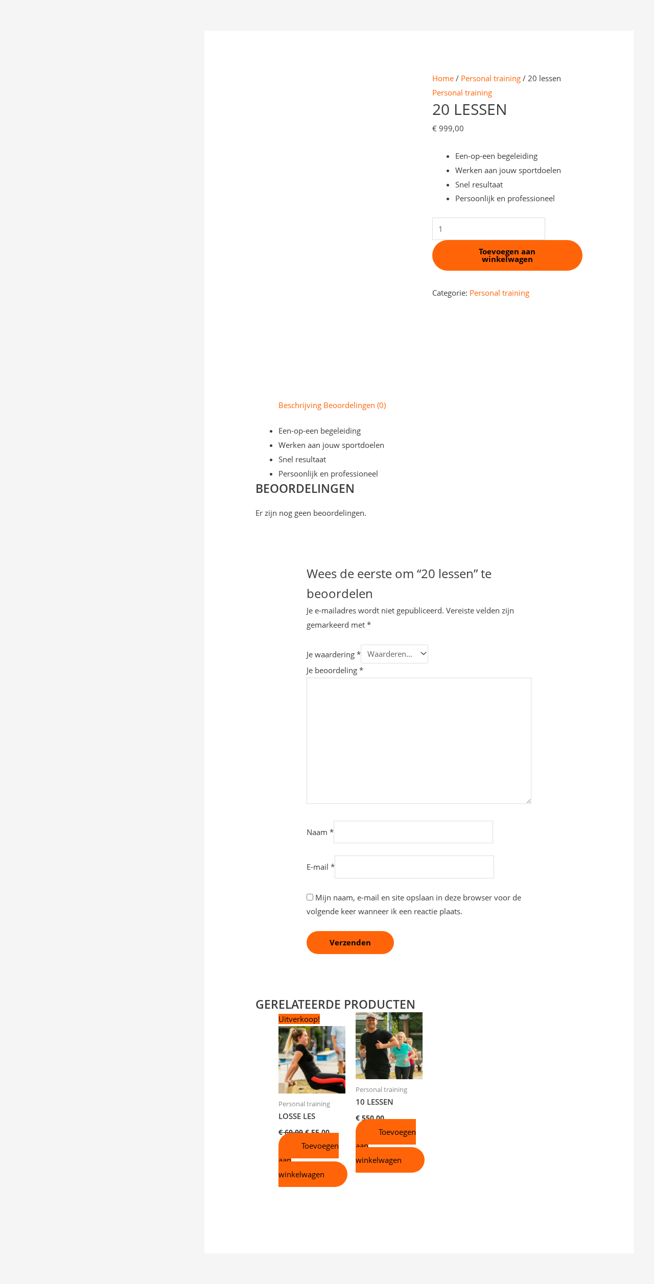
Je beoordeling (335, 670)
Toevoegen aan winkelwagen (507, 255)
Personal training (491, 78)
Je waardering (334, 654)
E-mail (321, 867)
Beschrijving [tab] (299, 405)
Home (443, 78)
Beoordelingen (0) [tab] (354, 405)
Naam (320, 832)
